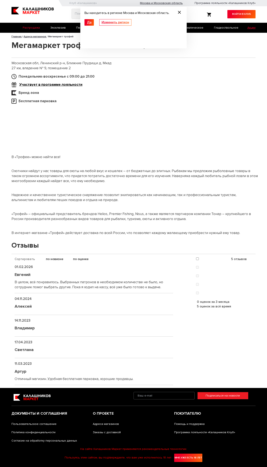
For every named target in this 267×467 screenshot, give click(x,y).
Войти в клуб (241, 14)
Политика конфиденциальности (33, 432)
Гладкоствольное (226, 27)
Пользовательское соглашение (34, 424)
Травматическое (191, 27)
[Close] (179, 13)
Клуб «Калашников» (83, 3)
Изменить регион (115, 22)
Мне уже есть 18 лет (188, 457)
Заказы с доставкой (107, 432)
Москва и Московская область (161, 3)
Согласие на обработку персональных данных (44, 440)
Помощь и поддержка (189, 424)
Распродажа (31, 27)
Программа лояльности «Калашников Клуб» (225, 3)
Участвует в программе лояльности (50, 84)
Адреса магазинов (106, 424)
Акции (251, 27)
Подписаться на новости (223, 395)
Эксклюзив (58, 27)
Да (89, 22)
